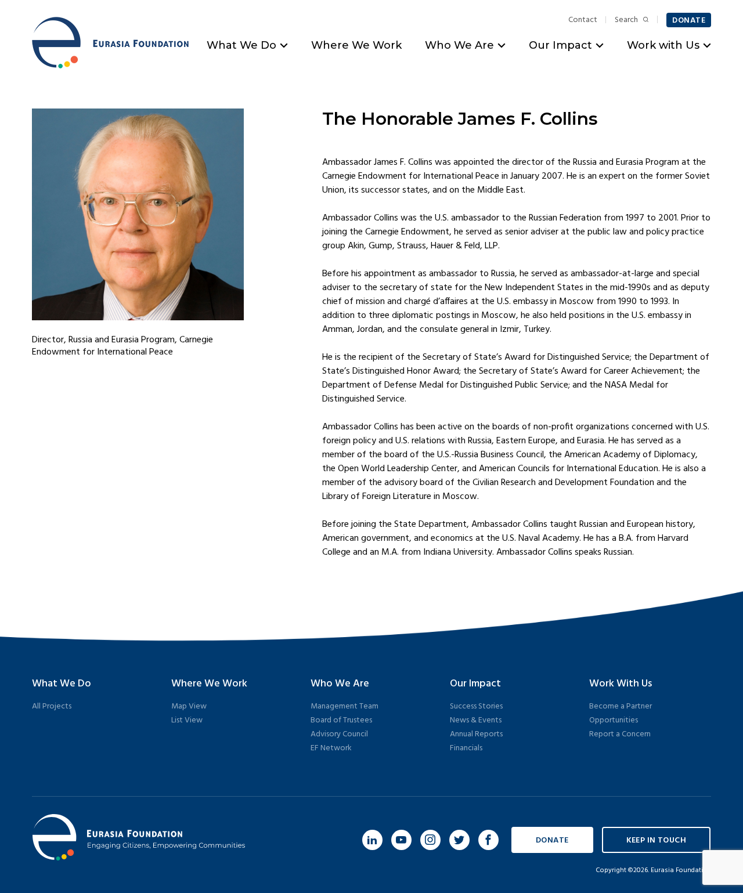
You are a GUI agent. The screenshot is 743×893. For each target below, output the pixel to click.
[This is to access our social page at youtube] (401, 840)
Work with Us (663, 45)
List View (187, 720)
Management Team (344, 706)
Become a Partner (620, 706)
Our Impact (560, 45)
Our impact (475, 683)
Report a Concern (620, 734)
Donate (688, 20)
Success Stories (476, 706)
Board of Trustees (341, 720)
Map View (189, 706)
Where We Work (356, 45)
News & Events (476, 720)
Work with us (620, 683)
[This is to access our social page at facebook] (488, 840)
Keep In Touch (656, 840)
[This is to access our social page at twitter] (459, 840)
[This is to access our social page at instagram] (430, 840)
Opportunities (613, 720)
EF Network (331, 748)
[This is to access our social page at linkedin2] (372, 840)
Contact (582, 20)
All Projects (51, 706)
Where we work (209, 683)
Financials (466, 748)
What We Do (241, 45)
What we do (61, 683)
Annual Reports (476, 734)
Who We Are (459, 45)
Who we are (340, 683)
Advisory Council (339, 734)
